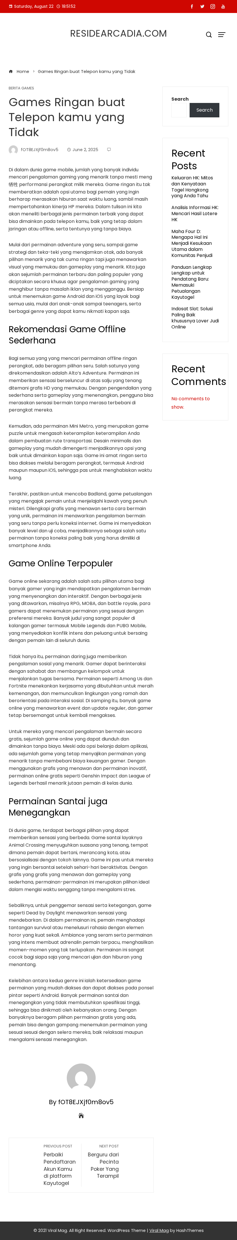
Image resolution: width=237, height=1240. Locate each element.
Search (180, 99)
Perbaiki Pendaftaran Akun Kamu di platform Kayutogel (60, 1165)
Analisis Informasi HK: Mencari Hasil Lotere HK (195, 213)
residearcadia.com (118, 33)
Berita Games (21, 88)
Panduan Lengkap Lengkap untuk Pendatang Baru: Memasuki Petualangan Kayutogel (191, 282)
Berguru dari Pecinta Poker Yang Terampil (103, 1161)
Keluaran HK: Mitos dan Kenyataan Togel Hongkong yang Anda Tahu (192, 186)
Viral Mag (159, 1230)
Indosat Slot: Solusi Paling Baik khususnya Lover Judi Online (195, 317)
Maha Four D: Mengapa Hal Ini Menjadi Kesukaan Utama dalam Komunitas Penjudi (191, 243)
